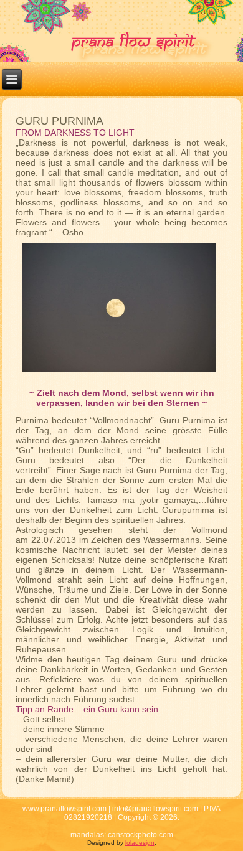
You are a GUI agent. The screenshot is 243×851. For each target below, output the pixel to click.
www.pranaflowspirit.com (64, 808)
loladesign (140, 842)
